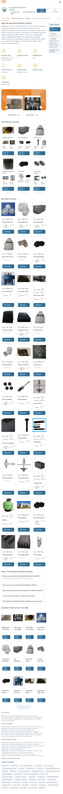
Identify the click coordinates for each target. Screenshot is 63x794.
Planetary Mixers (6, 782)
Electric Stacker (31, 768)
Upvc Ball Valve (33, 787)
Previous (6, 107)
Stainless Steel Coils (53, 785)
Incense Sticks (16, 785)
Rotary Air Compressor (24, 771)
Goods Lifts (34, 785)
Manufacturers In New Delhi (53, 50)
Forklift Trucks (14, 765)
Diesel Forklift (44, 774)
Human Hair (5, 765)
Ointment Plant (52, 779)
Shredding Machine (7, 774)
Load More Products (23, 707)
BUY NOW (7, 231)
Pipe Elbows (42, 787)
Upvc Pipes (23, 787)
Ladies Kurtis (16, 782)
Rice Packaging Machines (52, 771)
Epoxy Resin (32, 776)
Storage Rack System (20, 776)
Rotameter (5, 771)
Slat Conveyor (42, 779)
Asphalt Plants (32, 779)
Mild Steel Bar (41, 776)
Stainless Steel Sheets (53, 776)
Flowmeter (13, 771)
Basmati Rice (38, 765)
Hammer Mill (18, 774)
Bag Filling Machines (21, 779)
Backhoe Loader (48, 765)
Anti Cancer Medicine (52, 782)
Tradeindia (3, 758)
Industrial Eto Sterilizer (38, 771)
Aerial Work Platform (7, 776)
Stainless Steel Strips (7, 779)
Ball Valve (41, 782)
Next (41, 107)
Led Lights (25, 782)
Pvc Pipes (4, 787)
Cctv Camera (33, 782)
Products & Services (17, 18)
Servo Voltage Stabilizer (26, 765)
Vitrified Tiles (42, 785)
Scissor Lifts (40, 768)
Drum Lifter (22, 768)
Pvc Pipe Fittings (14, 787)
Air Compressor (6, 785)
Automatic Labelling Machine (31, 774)
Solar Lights (25, 785)
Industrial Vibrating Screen (52, 768)
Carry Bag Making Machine (9, 768)
